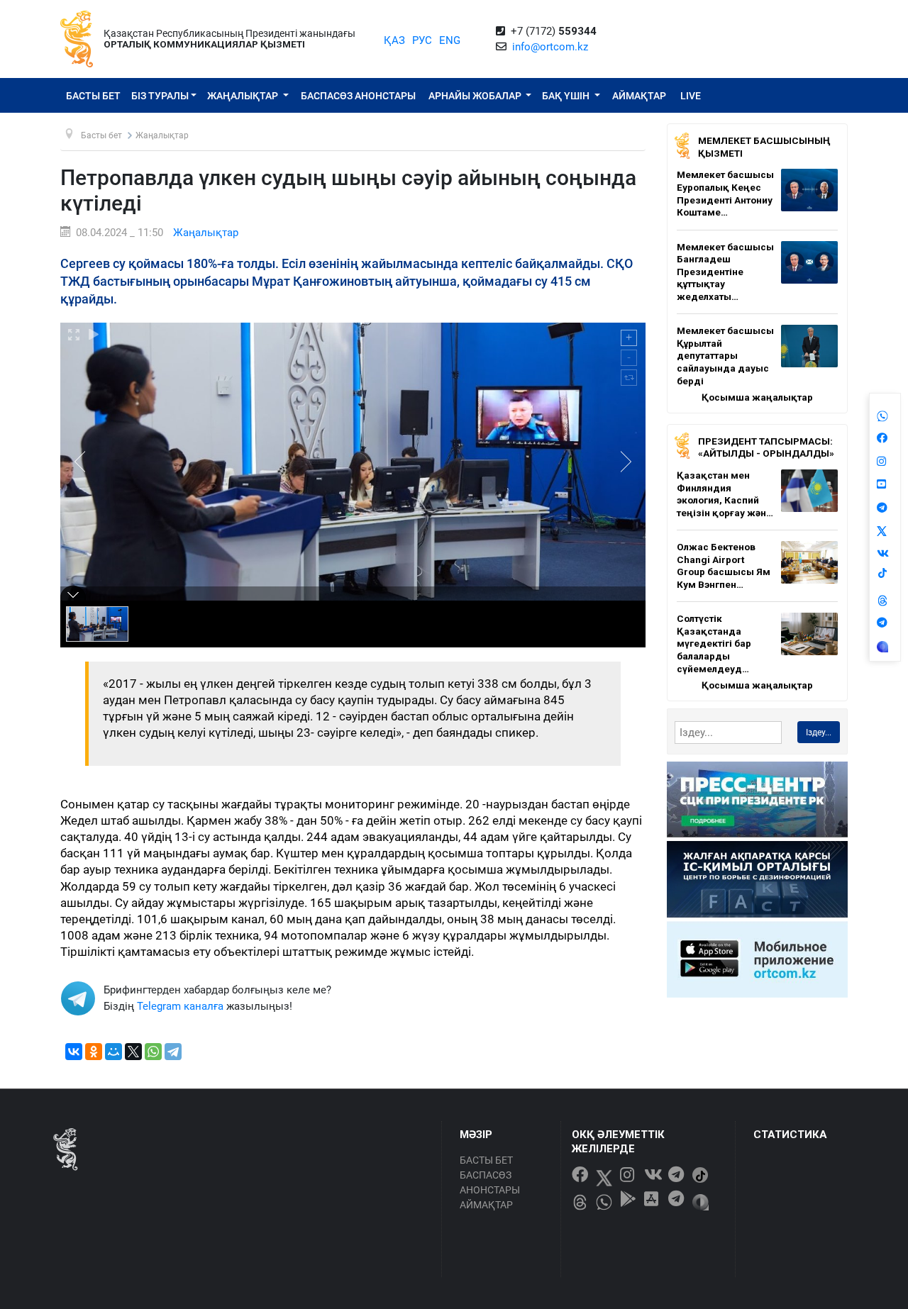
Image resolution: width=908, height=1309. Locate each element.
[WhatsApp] (153, 1051)
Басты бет (93, 95)
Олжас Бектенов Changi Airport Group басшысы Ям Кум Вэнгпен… (723, 565)
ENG (449, 40)
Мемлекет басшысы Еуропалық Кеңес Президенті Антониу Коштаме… (725, 193)
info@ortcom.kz (550, 46)
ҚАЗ (394, 40)
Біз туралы (160, 95)
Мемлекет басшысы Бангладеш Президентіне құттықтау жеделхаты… (725, 271)
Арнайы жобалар (476, 95)
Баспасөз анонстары (358, 95)
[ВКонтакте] (73, 1051)
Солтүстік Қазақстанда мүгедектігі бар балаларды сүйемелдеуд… (714, 643)
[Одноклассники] (93, 1051)
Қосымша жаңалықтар (757, 397)
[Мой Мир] (113, 1051)
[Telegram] (173, 1051)
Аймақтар (639, 95)
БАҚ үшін (567, 95)
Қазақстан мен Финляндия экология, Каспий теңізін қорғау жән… (725, 493)
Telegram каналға (180, 1006)
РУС (422, 40)
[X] (133, 1051)
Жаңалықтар (243, 95)
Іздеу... (818, 732)
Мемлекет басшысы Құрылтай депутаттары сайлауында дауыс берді (725, 355)
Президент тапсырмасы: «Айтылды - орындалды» (766, 447)
